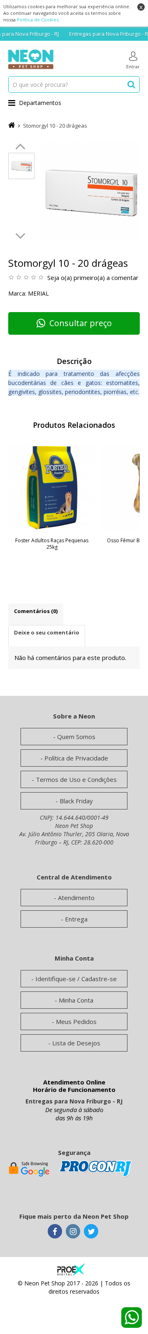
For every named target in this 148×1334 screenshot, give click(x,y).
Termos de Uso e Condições (76, 779)
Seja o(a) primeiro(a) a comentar (93, 277)
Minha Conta (76, 1000)
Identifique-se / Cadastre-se (76, 979)
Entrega (76, 919)
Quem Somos (76, 736)
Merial (38, 293)
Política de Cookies (37, 19)
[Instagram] (73, 1232)
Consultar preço (80, 323)
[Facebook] (55, 1232)
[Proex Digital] (71, 1269)
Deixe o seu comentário (46, 632)
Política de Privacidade (76, 758)
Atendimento (76, 897)
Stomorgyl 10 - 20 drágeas (55, 125)
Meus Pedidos (76, 1021)
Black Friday (76, 801)
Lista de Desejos (76, 1043)
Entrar (133, 66)
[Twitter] (91, 1232)
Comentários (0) (36, 611)
